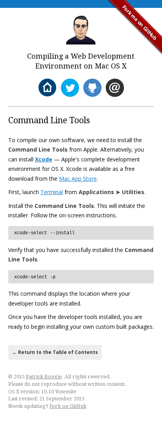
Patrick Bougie (44, 377)
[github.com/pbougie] (92, 88)
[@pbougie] (70, 88)
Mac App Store (78, 178)
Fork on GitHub (68, 406)
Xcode (43, 159)
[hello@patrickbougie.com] (114, 88)
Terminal (51, 192)
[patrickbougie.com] (47, 88)
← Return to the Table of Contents (55, 352)
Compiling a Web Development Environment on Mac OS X (80, 61)
